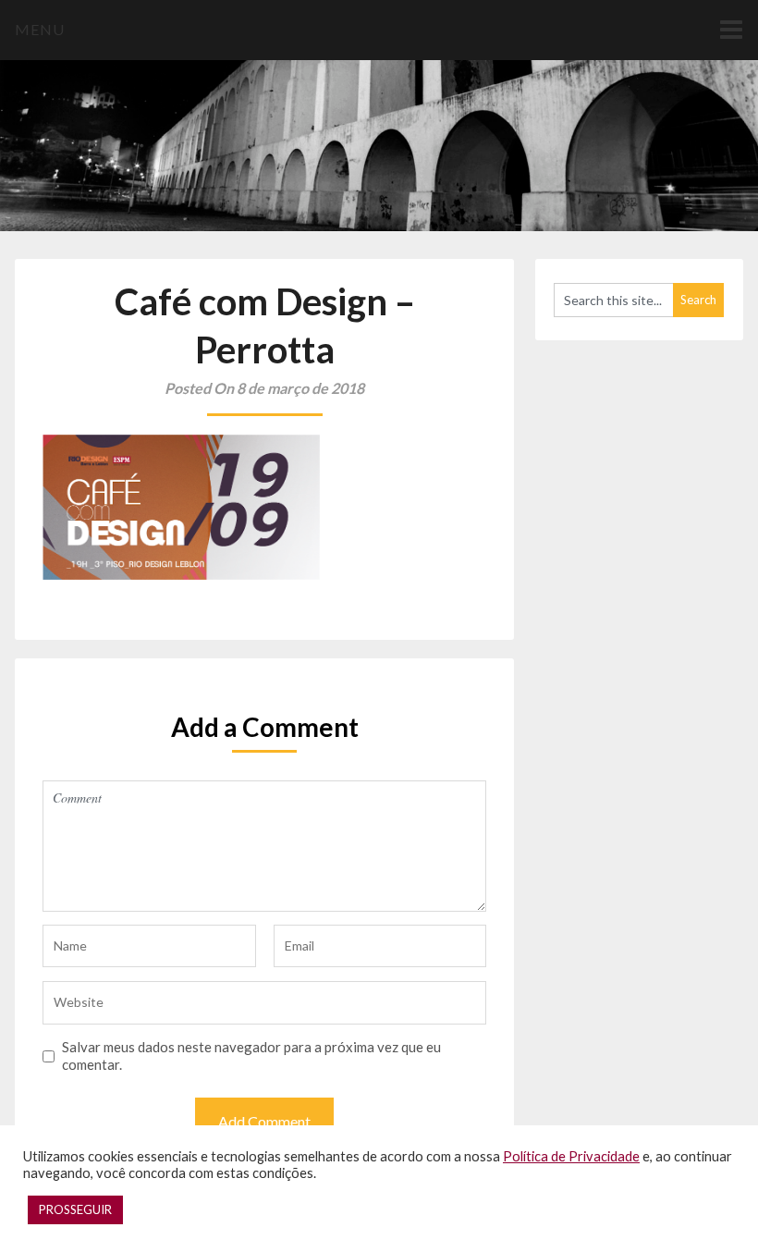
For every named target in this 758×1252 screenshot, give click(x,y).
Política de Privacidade (571, 1156)
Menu (40, 29)
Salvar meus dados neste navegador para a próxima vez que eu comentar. (251, 1056)
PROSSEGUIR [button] (75, 1209)
